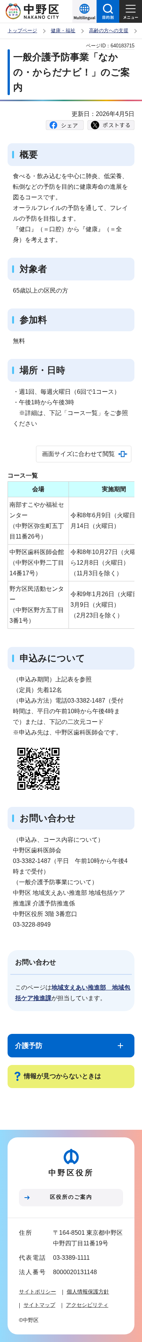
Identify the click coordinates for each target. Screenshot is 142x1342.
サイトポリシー (37, 1292)
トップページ (22, 30)
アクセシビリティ (87, 1305)
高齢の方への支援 (108, 30)
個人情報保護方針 (88, 1292)
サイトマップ (39, 1305)
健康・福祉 (63, 30)
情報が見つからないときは (62, 1076)
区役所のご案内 (71, 1197)
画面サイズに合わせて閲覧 (78, 454)
